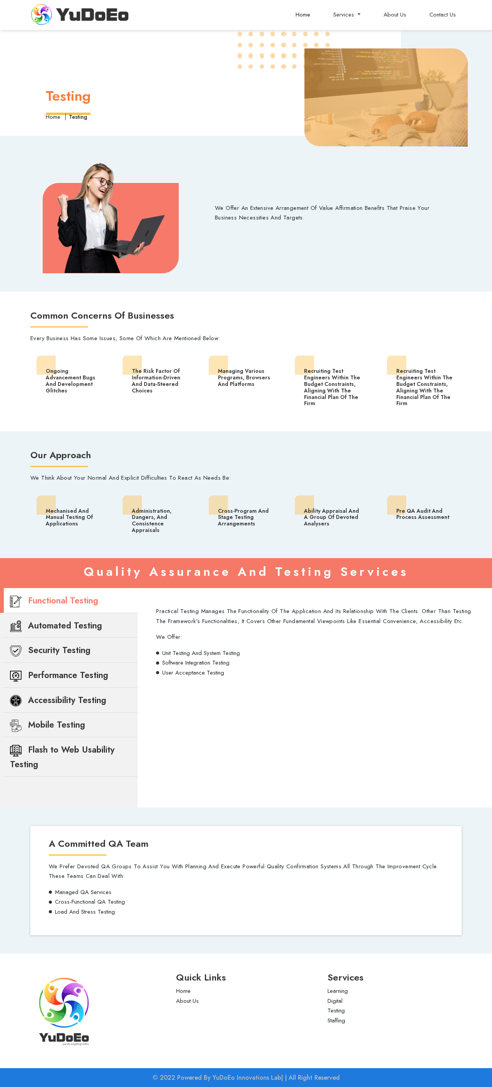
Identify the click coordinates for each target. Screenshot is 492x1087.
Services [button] (344, 14)
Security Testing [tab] (57, 650)
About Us (395, 14)
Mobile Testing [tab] (55, 724)
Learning (337, 991)
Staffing (336, 1020)
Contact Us (442, 14)
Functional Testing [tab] (61, 600)
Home (303, 14)
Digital (334, 1001)
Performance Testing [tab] (66, 675)
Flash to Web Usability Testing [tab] (62, 756)
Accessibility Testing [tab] (65, 700)
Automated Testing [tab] (63, 625)
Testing (336, 1010)
